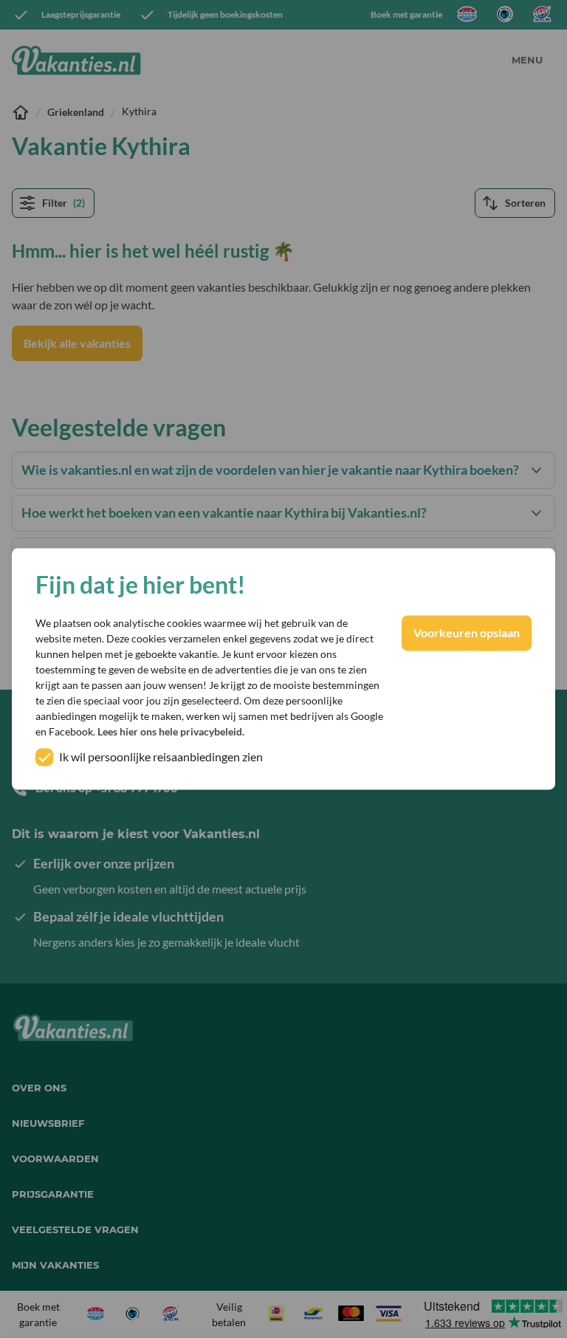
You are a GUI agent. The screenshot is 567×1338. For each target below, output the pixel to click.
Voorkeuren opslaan (466, 633)
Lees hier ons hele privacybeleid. (170, 732)
